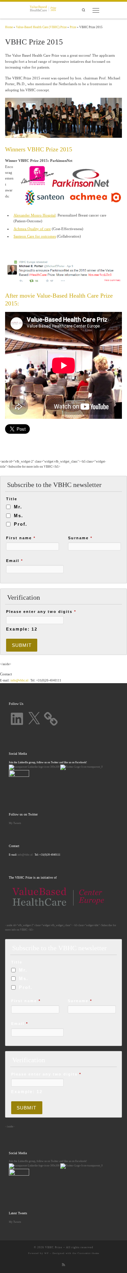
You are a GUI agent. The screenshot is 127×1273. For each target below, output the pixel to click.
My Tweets (15, 823)
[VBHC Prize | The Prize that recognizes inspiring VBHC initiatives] (43, 9)
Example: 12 (22, 629)
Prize (73, 27)
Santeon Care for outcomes (35, 236)
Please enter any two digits (41, 612)
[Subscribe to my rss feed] (63, 1265)
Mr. (18, 506)
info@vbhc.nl (19, 680)
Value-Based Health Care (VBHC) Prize (41, 27)
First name (21, 538)
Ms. (18, 515)
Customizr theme (88, 1253)
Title (11, 499)
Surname (80, 538)
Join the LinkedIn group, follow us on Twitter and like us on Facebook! (48, 1161)
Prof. (20, 524)
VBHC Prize (53, 1247)
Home (9, 27)
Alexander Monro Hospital (35, 215)
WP (46, 1253)
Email (14, 561)
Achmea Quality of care (32, 229)
